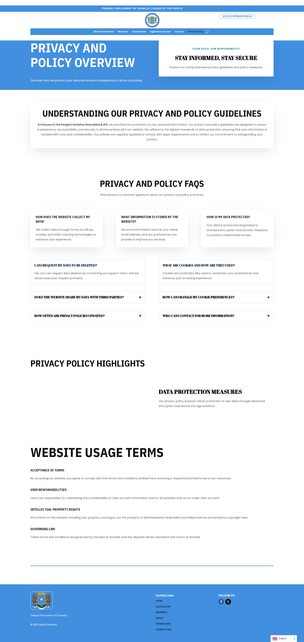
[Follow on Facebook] (221, 602)
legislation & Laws (160, 31)
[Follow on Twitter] (228, 602)
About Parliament (104, 31)
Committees (139, 31)
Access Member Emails (237, 16)
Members (123, 31)
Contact (179, 31)
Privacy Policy (196, 31)
